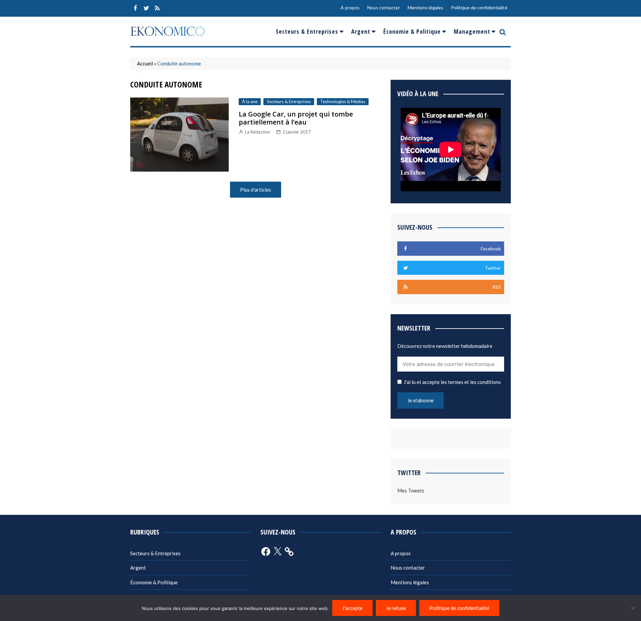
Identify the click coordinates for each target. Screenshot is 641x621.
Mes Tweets (410, 490)
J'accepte (352, 608)
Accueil (145, 63)
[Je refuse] (632, 608)
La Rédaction (257, 132)
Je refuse (396, 608)
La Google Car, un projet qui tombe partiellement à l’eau (296, 118)
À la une (249, 101)
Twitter (146, 8)
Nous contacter (383, 7)
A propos (350, 7)
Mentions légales (425, 7)
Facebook (135, 8)
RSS (157, 8)
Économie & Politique (412, 31)
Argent (360, 31)
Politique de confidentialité (479, 7)
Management (472, 31)
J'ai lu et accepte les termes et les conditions (452, 382)
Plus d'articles (255, 190)
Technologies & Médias (342, 101)
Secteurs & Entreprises (307, 31)
